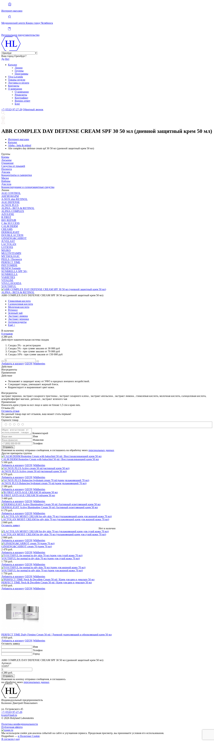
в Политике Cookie (29, 736)
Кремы (5, 157)
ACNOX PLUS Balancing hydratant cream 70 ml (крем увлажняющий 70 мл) (43, 483)
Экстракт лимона (18, 316)
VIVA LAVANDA (11, 283)
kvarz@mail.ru (9, 715)
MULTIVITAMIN (11, 253)
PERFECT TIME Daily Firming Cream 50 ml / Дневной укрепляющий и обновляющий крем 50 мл (56, 634)
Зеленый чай (15, 313)
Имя (35, 436)
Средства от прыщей (13, 166)
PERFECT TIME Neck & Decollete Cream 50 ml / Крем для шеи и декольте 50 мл (46, 582)
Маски (5, 178)
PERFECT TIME (10, 262)
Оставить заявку (10, 525)
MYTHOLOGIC (10, 256)
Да (2, 59)
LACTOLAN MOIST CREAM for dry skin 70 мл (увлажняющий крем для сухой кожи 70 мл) (53, 534)
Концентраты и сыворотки (16, 175)
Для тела (6, 184)
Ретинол (13, 310)
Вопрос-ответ (22, 100)
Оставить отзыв (10, 411)
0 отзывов (7, 333)
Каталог (12, 64)
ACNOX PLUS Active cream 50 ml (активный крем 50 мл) (34, 471)
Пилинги (6, 169)
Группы (19, 70)
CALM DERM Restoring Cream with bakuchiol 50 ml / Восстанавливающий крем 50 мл (50, 459)
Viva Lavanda (15, 76)
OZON (28, 363)
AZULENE (7, 214)
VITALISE (7, 280)
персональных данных (101, 450)
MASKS (6, 250)
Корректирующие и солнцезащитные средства (27, 187)
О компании (15, 88)
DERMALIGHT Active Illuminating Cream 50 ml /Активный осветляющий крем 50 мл (49, 507)
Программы (21, 73)
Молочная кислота (18, 307)
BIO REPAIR (8, 220)
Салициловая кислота (20, 304)
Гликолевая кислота (19, 301)
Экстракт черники (18, 319)
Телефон (38, 443)
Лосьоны (6, 160)
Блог (17, 103)
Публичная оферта (12, 727)
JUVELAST (8, 241)
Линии (19, 67)
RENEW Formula (11, 268)
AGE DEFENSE (10, 202)
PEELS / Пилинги (11, 259)
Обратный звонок (33, 109)
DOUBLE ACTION (12, 235)
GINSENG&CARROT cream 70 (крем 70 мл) (26, 546)
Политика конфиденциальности (19, 724)
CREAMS (7, 229)
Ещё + (11, 325)
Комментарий (40, 433)
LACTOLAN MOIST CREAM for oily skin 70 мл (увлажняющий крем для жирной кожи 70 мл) (55, 519)
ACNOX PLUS (10, 205)
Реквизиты (21, 94)
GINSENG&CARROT (14, 238)
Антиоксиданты (17, 322)
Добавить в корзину (12, 363)
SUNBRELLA (9, 274)
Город (36, 653)
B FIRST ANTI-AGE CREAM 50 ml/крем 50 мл (28, 495)
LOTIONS (7, 247)
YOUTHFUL (8, 286)
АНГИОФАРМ (10, 196)
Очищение (7, 163)
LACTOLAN (8, 244)
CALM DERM (9, 226)
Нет (7, 59)
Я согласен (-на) (10, 739)
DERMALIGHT (10, 232)
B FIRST (6, 217)
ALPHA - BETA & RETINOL (17, 208)
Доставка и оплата (18, 82)
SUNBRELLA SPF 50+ (14, 271)
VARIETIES (8, 277)
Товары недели (16, 79)
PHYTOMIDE (9, 265)
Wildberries (39, 363)
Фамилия (38, 439)
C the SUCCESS (10, 223)
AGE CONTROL (11, 193)
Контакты (13, 85)
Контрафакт (21, 97)
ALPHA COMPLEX (12, 211)
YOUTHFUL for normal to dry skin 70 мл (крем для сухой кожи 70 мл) (40, 558)
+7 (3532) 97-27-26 (11, 109)
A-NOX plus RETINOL (14, 199)
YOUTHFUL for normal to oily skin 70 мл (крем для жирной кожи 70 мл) (42, 570)
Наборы (5, 181)
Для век (5, 172)
